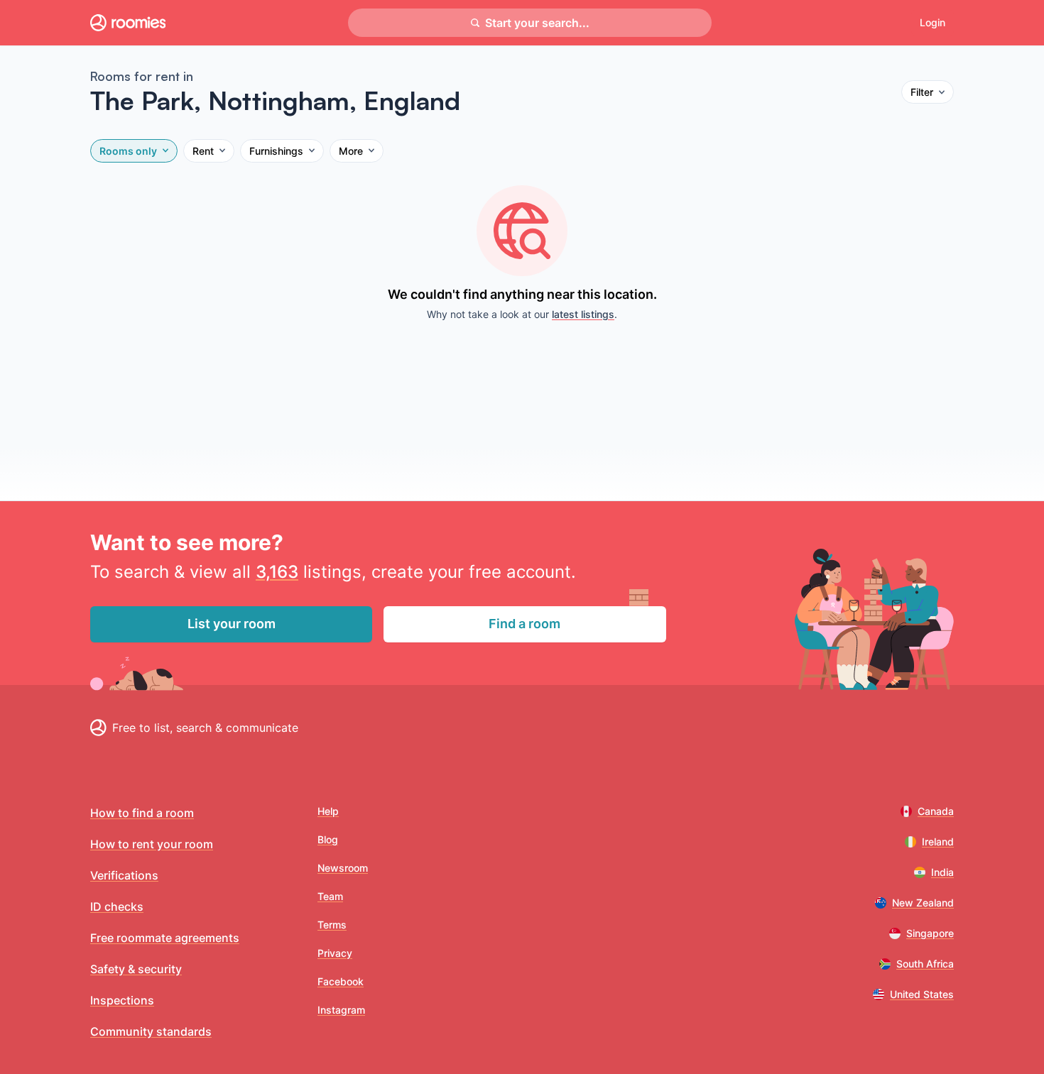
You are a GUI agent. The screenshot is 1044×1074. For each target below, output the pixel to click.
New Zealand (923, 903)
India (942, 872)
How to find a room (142, 813)
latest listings (583, 314)
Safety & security (136, 969)
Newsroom (342, 868)
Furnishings (276, 151)
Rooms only (128, 151)
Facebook (340, 981)
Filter (921, 92)
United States (922, 994)
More (351, 151)
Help (328, 811)
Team (330, 896)
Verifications (124, 875)
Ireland (938, 841)
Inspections (122, 1000)
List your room (231, 623)
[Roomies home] (127, 22)
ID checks (116, 906)
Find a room (524, 623)
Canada (936, 811)
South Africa (925, 964)
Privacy (334, 953)
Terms (332, 925)
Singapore (930, 933)
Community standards (151, 1031)
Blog (327, 839)
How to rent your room (151, 844)
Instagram (341, 1010)
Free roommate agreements (164, 938)
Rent (203, 151)
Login (932, 22)
